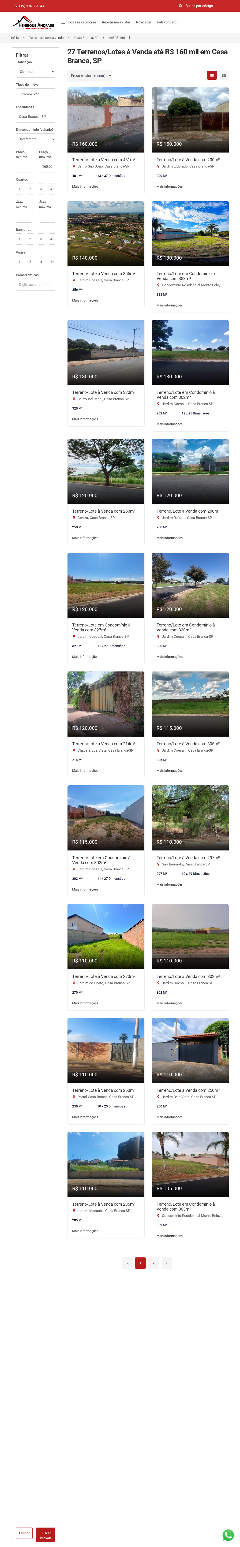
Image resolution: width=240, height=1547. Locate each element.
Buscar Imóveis (46, 1535)
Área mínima (21, 204)
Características (27, 275)
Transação (24, 62)
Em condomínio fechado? (34, 129)
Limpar (24, 1533)
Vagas (20, 252)
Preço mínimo (21, 154)
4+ (52, 189)
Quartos (22, 179)
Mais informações (85, 186)
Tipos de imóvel (28, 84)
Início (15, 38)
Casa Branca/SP (86, 38)
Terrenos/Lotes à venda (46, 38)
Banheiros (23, 229)
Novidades (144, 22)
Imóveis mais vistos (116, 22)
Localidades (25, 107)
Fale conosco (166, 22)
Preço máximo (45, 154)
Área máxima (45, 204)
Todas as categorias (82, 22)
